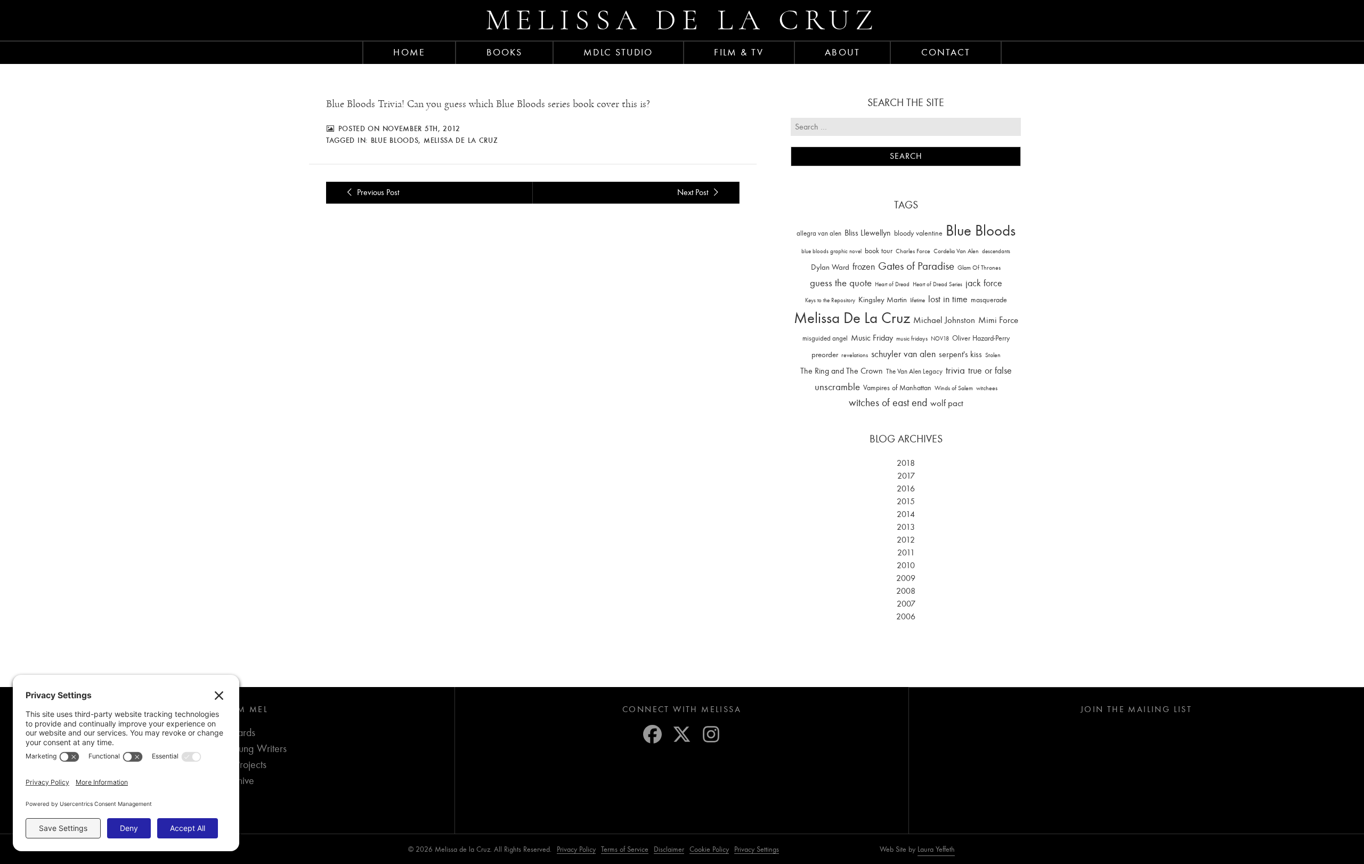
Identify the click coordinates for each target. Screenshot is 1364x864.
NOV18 (940, 338)
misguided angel (825, 338)
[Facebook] (652, 734)
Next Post (693, 192)
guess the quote (841, 283)
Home (409, 52)
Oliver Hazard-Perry (981, 338)
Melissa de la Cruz (682, 20)
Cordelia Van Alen (956, 251)
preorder (824, 354)
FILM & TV (739, 52)
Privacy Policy (576, 849)
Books (504, 52)
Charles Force (913, 251)
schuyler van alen (903, 354)
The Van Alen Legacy (914, 371)
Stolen (993, 355)
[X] (681, 734)
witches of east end (888, 403)
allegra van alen (819, 233)
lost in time (948, 299)
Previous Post (377, 192)
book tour (878, 251)
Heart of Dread (892, 284)
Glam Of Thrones (979, 267)
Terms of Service (624, 849)
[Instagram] (711, 734)
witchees (986, 388)
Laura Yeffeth (936, 849)
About (842, 52)
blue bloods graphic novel (831, 251)
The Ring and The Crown (841, 371)
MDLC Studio (618, 52)
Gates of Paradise (916, 266)
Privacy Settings (756, 849)
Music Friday (872, 338)
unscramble (837, 387)
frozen (863, 266)
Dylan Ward (830, 267)
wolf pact (946, 403)
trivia (955, 370)
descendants (996, 251)
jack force (983, 283)
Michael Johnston (944, 319)
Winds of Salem (954, 388)
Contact (946, 52)
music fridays (912, 338)
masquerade (989, 299)
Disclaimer (669, 849)
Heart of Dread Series (937, 284)
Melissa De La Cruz (461, 140)
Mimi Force (998, 319)
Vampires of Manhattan (897, 387)
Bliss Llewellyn (868, 233)
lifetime (917, 300)
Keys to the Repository (830, 300)
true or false (990, 370)
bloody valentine (918, 233)
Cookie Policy (709, 849)
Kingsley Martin (882, 299)
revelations (854, 355)
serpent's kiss (960, 354)
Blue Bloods (395, 140)
